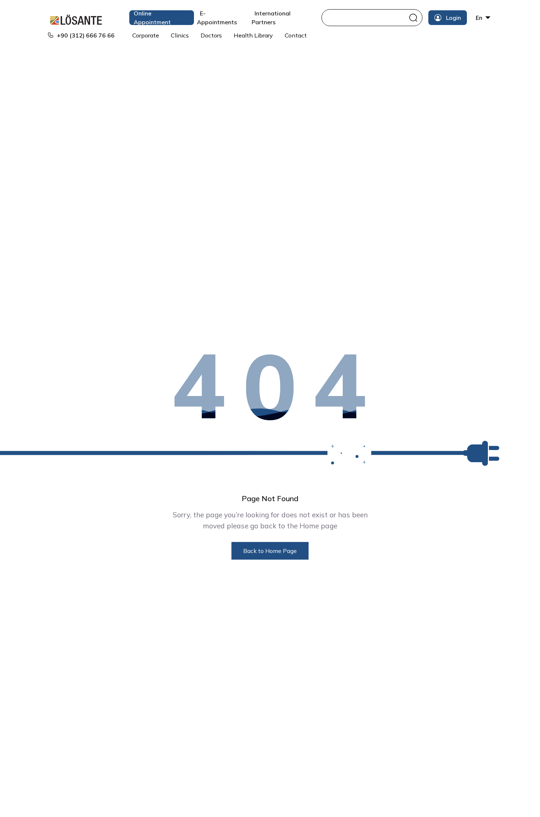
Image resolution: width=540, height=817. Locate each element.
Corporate (145, 35)
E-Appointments (217, 18)
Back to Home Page (270, 550)
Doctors (211, 35)
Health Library (253, 35)
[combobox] (366, 18)
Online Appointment (152, 17)
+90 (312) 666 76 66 (86, 35)
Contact (296, 35)
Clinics (180, 35)
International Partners (271, 18)
